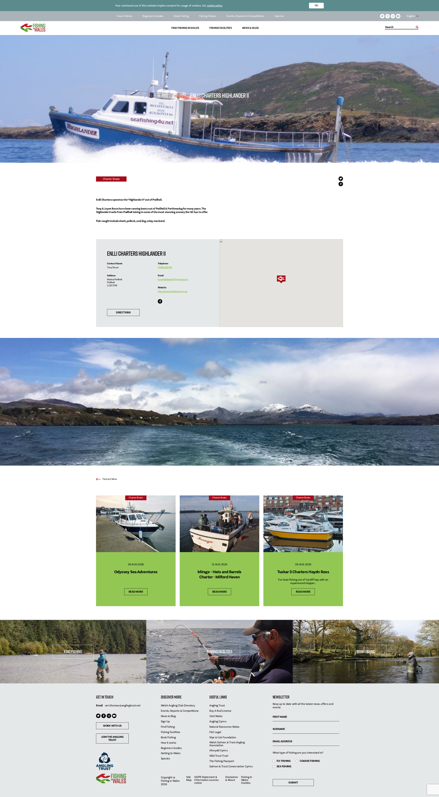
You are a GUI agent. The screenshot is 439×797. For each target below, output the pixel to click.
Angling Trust (217, 705)
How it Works (124, 16)
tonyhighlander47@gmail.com (173, 279)
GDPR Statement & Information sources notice (206, 780)
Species (279, 16)
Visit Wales (215, 716)
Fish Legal (215, 732)
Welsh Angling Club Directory (178, 705)
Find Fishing (73, 651)
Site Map (188, 779)
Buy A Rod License (220, 710)
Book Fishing (181, 16)
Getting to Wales (171, 753)
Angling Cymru (218, 721)
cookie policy (214, 5)
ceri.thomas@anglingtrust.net (122, 705)
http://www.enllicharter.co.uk (172, 291)
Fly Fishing (284, 761)
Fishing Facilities (220, 28)
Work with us (112, 725)
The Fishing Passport (221, 761)
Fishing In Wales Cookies (246, 780)
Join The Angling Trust (112, 738)
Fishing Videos (207, 16)
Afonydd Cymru (218, 750)
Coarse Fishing (310, 761)
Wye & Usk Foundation (222, 737)
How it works (168, 742)
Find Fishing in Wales (185, 28)
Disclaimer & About (231, 779)
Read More (136, 591)
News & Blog (250, 28)
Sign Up (165, 721)
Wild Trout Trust (218, 755)
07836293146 (165, 267)
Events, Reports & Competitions (245, 16)
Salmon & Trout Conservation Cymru (231, 766)
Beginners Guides (153, 16)
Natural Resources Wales (224, 726)
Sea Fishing (284, 766)
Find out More (110, 479)
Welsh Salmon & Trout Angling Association (227, 744)
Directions (123, 312)
